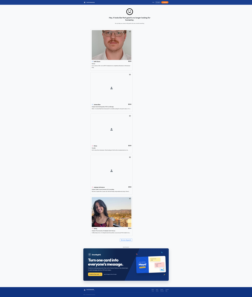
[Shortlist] (130, 31)
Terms (153, 290)
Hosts (157, 289)
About (153, 289)
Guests (161, 289)
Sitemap (162, 290)
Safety (157, 290)
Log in (158, 2)
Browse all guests (126, 240)
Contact (167, 289)
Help (166, 290)
